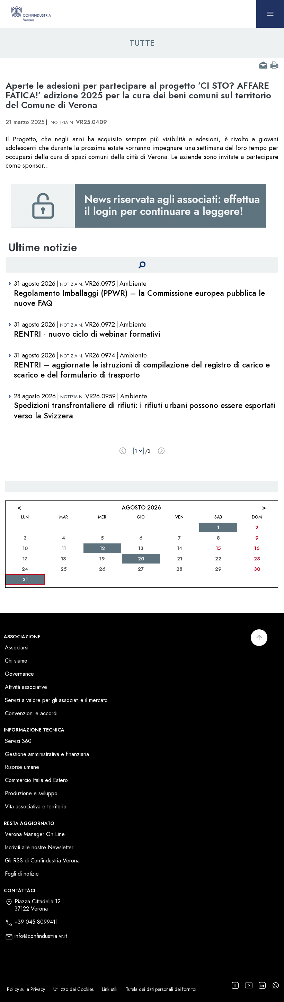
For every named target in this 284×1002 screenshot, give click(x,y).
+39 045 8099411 (36, 922)
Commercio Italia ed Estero (36, 780)
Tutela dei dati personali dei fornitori (162, 989)
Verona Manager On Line (35, 834)
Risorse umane (22, 767)
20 (141, 558)
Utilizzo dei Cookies (73, 989)
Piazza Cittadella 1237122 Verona (38, 905)
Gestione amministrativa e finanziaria (47, 754)
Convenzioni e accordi (31, 713)
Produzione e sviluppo (31, 793)
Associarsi (16, 647)
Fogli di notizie (22, 874)
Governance (19, 674)
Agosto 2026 (141, 508)
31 (25, 579)
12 (102, 548)
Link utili (109, 989)
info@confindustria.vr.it (41, 936)
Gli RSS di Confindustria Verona (42, 860)
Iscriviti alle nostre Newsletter (39, 847)
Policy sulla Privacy (26, 989)
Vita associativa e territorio (35, 806)
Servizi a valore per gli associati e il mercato (56, 700)
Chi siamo (16, 661)
